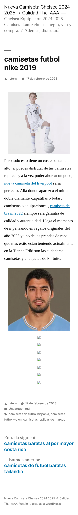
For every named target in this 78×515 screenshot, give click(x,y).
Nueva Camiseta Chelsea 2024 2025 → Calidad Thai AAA (37, 10)
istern (13, 78)
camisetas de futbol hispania (29, 414)
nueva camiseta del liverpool (28, 183)
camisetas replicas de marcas (44, 419)
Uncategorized (19, 408)
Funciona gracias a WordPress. (40, 503)
